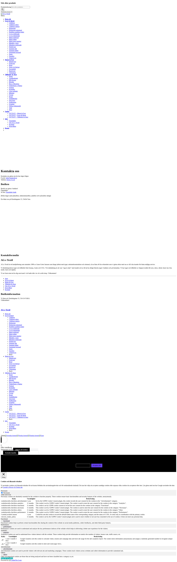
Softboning (12, 401)
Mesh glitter (13, 334)
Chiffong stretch (14, 321)
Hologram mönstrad (15, 325)
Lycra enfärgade (14, 328)
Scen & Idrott (9, 280)
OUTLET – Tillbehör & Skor (18, 417)
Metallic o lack (14, 338)
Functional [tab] (4, 519)
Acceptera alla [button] (97, 465)
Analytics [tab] (4, 530)
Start (6, 278)
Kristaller (12, 388)
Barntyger (12, 367)
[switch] (2, 521)
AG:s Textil (5, 310)
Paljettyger (12, 341)
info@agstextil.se (11, 178)
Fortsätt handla (10, 453)
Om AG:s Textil (10, 286)
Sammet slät (13, 343)
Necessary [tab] (4, 491)
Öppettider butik (11, 192)
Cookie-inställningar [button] (83, 465)
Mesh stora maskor (15, 336)
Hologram (12, 323)
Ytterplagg (12, 369)
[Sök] (2, 9)
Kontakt (7, 290)
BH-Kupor (12, 378)
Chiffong (12, 317)
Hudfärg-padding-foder (16, 327)
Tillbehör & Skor (10, 284)
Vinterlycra (12, 352)
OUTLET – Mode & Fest (17, 413)
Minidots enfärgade (15, 340)
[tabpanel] (88, 507)
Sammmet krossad (15, 347)
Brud (10, 362)
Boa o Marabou (14, 382)
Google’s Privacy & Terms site (13, 487)
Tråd (10, 406)
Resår (11, 395)
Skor (10, 408)
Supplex (11, 351)
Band (10, 375)
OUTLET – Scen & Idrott (17, 415)
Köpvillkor (8, 288)
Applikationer (13, 377)
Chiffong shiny (14, 319)
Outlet (7, 412)
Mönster (11, 391)
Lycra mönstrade (14, 330)
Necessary (6, 493)
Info (6, 421)
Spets (10, 349)
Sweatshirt (12, 365)
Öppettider (12, 423)
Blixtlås (11, 380)
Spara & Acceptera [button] (7, 558)
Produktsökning (6, 7)
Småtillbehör (13, 397)
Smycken (12, 399)
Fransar (11, 386)
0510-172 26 (11, 180)
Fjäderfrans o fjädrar (15, 384)
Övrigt (11, 393)
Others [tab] (3, 552)
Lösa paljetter (13, 389)
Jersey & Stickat (14, 364)
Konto (7, 432)
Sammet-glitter (13, 345)
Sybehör (11, 402)
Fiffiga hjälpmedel (15, 404)
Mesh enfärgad (14, 332)
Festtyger (12, 360)
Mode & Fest (9, 282)
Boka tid (7, 314)
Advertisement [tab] (5, 547)
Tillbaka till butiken (21, 450)
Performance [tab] (5, 525)
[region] (88, 150)
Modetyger (12, 358)
